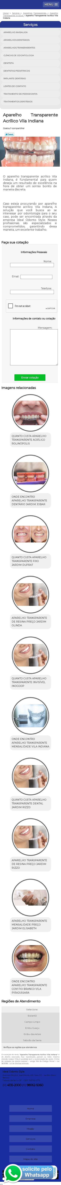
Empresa (30, 1118)
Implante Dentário (15, 78)
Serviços (30, 25)
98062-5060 (35, 1085)
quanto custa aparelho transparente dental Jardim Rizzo (29, 803)
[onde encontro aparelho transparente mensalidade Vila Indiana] (30, 715)
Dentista (9, 63)
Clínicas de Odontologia (19, 55)
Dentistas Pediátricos (17, 70)
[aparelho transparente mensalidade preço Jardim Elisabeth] (30, 896)
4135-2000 (14, 1085)
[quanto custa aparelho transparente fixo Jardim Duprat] (30, 533)
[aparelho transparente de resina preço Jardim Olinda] (30, 593)
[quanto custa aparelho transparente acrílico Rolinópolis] (30, 412)
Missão (30, 1128)
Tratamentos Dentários (18, 101)
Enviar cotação (30, 377)
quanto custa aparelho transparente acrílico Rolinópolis (29, 440)
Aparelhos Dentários (16, 40)
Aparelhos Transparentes (19, 47)
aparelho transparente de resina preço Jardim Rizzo (29, 864)
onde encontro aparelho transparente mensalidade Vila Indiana (30, 742)
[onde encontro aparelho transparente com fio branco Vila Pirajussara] (30, 957)
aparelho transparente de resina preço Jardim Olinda (29, 621)
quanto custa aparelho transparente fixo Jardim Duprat (29, 561)
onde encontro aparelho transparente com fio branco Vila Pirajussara (29, 987)
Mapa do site (30, 1159)
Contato (30, 1149)
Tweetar (9, 134)
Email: (16, 276)
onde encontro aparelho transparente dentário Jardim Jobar (29, 500)
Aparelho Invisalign (15, 32)
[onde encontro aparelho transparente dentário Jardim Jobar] (30, 472)
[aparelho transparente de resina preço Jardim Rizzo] (30, 836)
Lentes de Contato (15, 86)
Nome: (48, 261)
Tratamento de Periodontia (20, 94)
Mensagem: (45, 327)
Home (30, 1108)
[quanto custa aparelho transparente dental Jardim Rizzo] (30, 775)
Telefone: (46, 288)
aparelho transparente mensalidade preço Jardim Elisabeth (29, 924)
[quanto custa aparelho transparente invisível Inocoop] (30, 654)
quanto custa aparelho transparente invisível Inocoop (29, 682)
